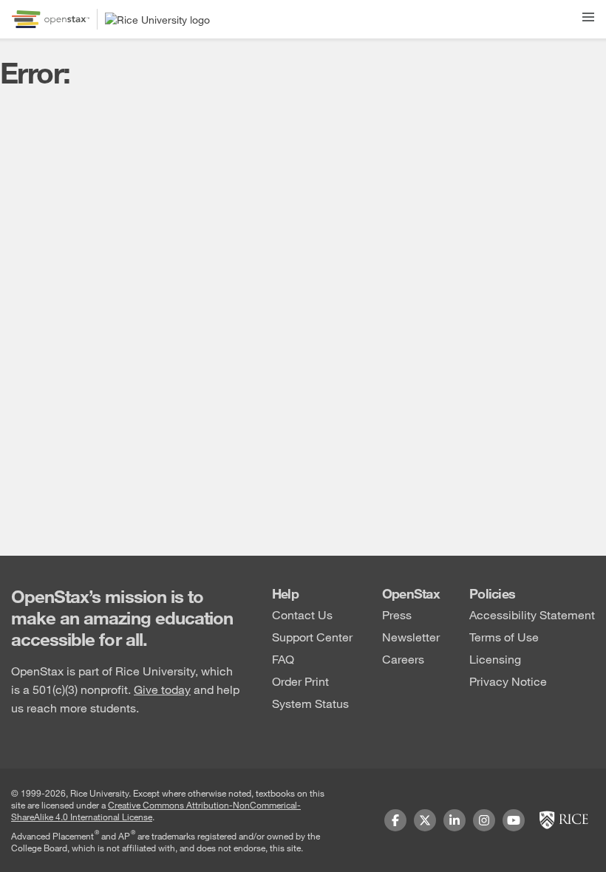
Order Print (300, 681)
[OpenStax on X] (425, 820)
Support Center (312, 637)
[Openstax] (50, 19)
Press (397, 614)
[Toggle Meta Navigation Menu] (588, 14)
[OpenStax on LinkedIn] (454, 820)
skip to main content (54, 9)
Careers (403, 659)
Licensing (495, 659)
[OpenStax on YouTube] (514, 820)
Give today (162, 689)
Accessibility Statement (532, 614)
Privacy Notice (508, 681)
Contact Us (302, 614)
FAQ (283, 659)
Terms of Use (504, 637)
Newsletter (411, 637)
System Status (310, 703)
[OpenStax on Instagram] (484, 820)
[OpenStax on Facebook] (395, 820)
